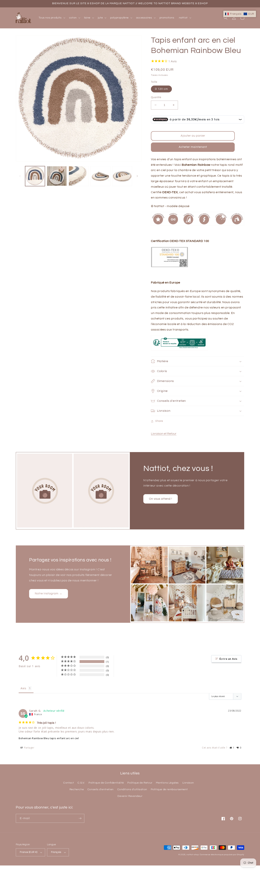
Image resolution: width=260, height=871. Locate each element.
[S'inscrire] (80, 818)
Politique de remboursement (169, 789)
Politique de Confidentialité (106, 782)
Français (56, 852)
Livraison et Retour (163, 433)
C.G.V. (81, 782)
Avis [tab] (23, 688)
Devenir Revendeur (129, 796)
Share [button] (159, 421)
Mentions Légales (167, 782)
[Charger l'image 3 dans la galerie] (79, 176)
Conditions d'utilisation (132, 789)
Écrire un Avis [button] (228, 658)
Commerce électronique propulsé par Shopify (222, 855)
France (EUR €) (28, 852)
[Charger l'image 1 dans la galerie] (35, 176)
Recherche (76, 789)
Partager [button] (28, 747)
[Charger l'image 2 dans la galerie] (57, 176)
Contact (68, 782)
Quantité (156, 97)
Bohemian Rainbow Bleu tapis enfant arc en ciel (49, 738)
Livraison (188, 782)
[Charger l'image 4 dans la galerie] (100, 176)
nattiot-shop (193, 855)
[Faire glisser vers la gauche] (20, 176)
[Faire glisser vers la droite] (137, 176)
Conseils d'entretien (100, 789)
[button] (51, 18)
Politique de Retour (139, 782)
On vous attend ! (160, 498)
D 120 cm (161, 89)
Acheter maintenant (193, 147)
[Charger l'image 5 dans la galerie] (122, 176)
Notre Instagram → (48, 593)
